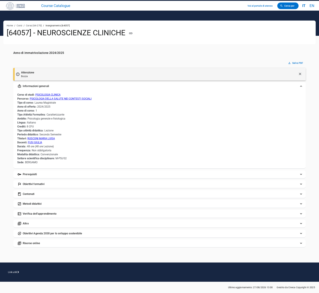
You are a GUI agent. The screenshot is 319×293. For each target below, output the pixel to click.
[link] (22, 5)
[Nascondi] (300, 74)
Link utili (12, 272)
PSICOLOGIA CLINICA (47, 94)
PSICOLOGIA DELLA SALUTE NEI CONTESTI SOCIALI (61, 98)
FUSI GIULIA (35, 142)
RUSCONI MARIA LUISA (41, 138)
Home (10, 25)
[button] (159, 86)
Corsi (19, 25)
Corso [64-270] (34, 25)
